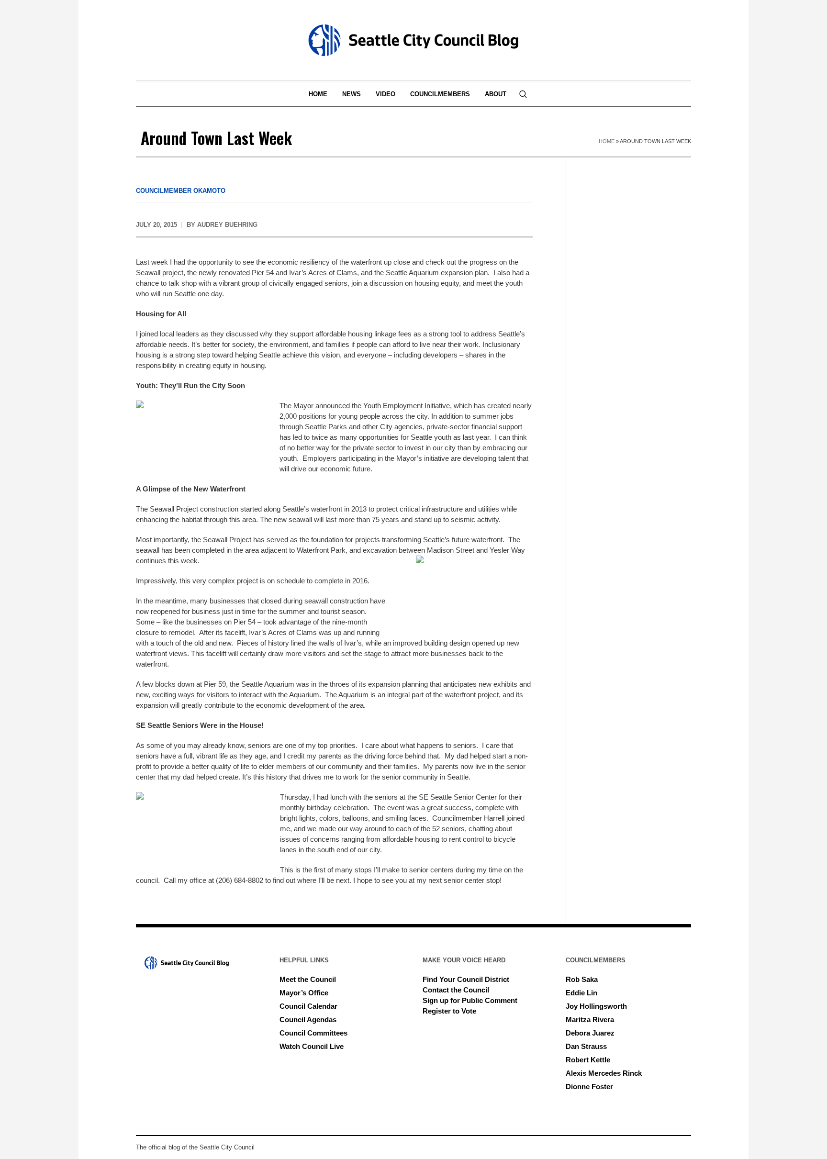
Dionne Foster (589, 1086)
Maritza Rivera (590, 1019)
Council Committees (313, 1033)
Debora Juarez (590, 1033)
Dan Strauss (586, 1046)
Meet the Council (307, 979)
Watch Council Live (311, 1046)
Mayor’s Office (303, 993)
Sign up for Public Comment (470, 1000)
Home (607, 141)
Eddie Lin (581, 993)
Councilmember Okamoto (180, 190)
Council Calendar (308, 1006)
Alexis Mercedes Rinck (604, 1073)
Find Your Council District (466, 979)
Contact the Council (456, 990)
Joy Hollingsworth (596, 1006)
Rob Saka (582, 979)
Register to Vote (449, 1011)
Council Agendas (307, 1019)
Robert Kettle (588, 1060)
